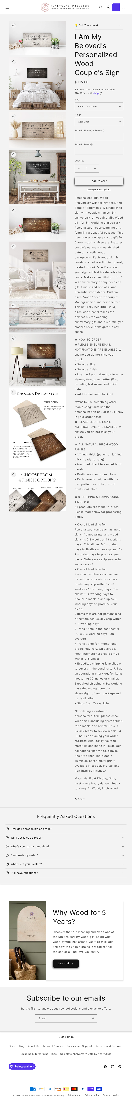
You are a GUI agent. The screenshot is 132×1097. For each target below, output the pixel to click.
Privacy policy (92, 1095)
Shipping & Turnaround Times (39, 1053)
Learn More (66, 963)
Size (77, 99)
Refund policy (74, 1095)
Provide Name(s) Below (88, 130)
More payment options (99, 189)
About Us (33, 1046)
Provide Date (82, 144)
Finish (78, 114)
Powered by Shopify (54, 1095)
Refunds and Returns (108, 1046)
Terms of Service (53, 1046)
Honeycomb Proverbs (32, 1095)
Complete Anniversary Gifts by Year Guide (85, 1053)
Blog (21, 1046)
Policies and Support (79, 1046)
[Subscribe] (93, 1018)
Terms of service (111, 1095)
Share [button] (81, 799)
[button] (7, 7)
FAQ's (12, 1046)
